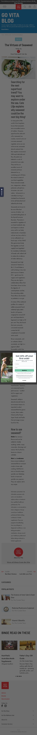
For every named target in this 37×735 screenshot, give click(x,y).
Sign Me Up (24, 370)
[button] (2, 192)
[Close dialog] (35, 354)
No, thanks (24, 380)
